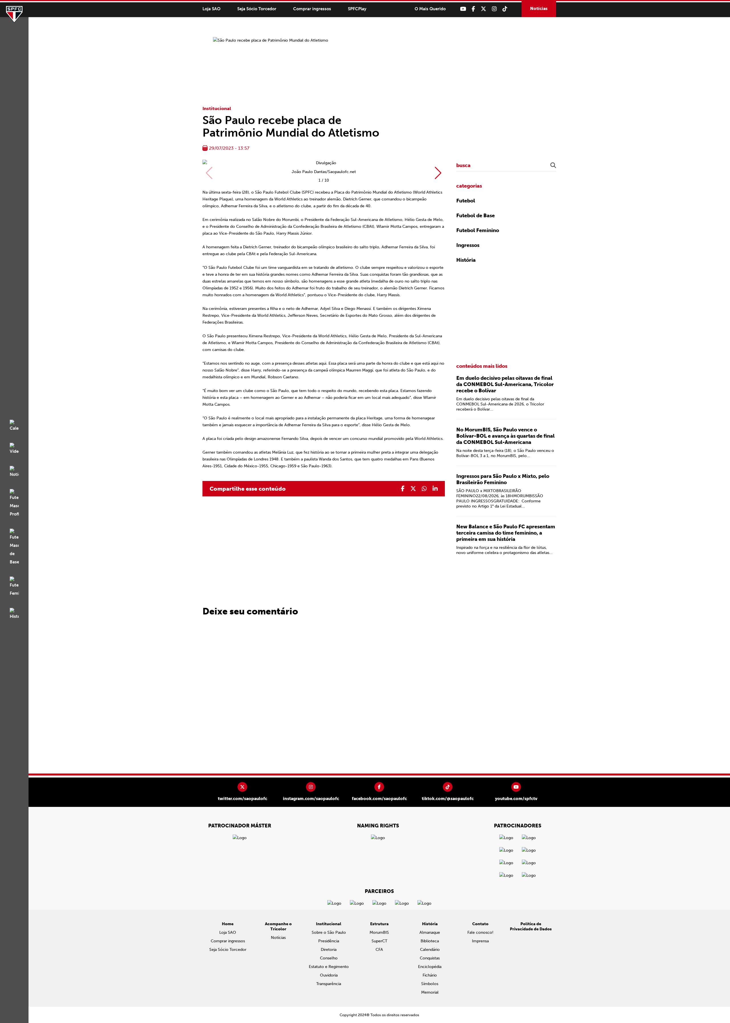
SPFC (14, 14)
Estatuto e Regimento (329, 966)
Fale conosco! (480, 932)
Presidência (328, 941)
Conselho (329, 958)
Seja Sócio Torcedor (256, 8)
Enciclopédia (429, 966)
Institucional (216, 108)
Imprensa (480, 941)
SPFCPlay (357, 8)
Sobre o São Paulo (329, 932)
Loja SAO (211, 8)
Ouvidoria (329, 975)
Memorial (430, 992)
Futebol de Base (475, 215)
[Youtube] (463, 9)
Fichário (430, 975)
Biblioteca (430, 941)
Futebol (465, 201)
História (466, 260)
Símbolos (429, 983)
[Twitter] (483, 9)
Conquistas (430, 958)
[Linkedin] (435, 489)
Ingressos (467, 245)
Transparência (328, 983)
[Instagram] (494, 9)
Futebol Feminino (477, 230)
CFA (379, 949)
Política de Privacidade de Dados (531, 926)
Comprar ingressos (312, 8)
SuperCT (379, 941)
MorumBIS (379, 932)
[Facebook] (473, 9)
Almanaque (429, 932)
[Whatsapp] (424, 489)
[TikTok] (504, 9)
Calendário (430, 949)
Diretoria (328, 949)
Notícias (539, 8)
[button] (438, 173)
